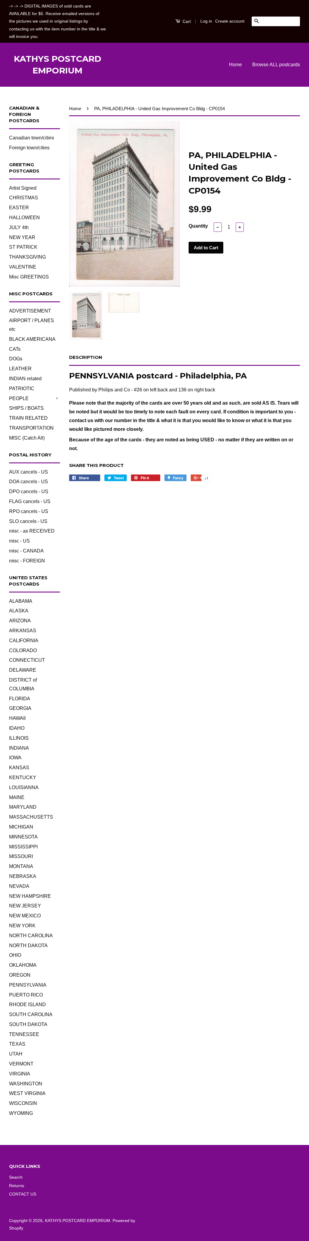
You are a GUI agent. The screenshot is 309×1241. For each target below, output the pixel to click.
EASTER (19, 207)
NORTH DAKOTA (28, 945)
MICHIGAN (21, 826)
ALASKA (18, 610)
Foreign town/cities (29, 147)
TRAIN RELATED (28, 418)
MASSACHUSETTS (31, 817)
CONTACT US (22, 1194)
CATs (15, 349)
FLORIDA (19, 698)
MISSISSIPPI (23, 846)
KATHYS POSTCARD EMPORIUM (57, 65)
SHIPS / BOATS (26, 408)
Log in (206, 21)
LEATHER (20, 368)
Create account (229, 21)
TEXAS (17, 1044)
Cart (186, 21)
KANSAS (19, 767)
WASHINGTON (25, 1083)
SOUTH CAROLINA (31, 1014)
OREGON (19, 975)
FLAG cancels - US (29, 501)
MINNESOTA (23, 836)
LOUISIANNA (24, 787)
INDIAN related (25, 378)
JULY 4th (19, 227)
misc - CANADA (26, 550)
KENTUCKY (22, 777)
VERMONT (21, 1063)
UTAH (15, 1053)
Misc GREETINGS (29, 276)
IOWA (15, 757)
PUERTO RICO (26, 994)
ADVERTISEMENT (30, 310)
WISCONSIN (23, 1103)
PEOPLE (19, 398)
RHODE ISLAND (27, 1004)
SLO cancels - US (28, 521)
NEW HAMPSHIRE (30, 896)
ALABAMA (20, 601)
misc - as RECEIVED (32, 530)
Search (16, 1177)
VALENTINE (22, 266)
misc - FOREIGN (27, 560)
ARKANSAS (22, 630)
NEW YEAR (22, 237)
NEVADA (19, 886)
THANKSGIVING (27, 257)
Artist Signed (23, 188)
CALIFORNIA (23, 640)
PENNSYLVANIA (27, 985)
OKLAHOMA (23, 965)
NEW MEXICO (25, 915)
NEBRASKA (22, 876)
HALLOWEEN (24, 217)
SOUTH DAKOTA (28, 1024)
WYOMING (21, 1113)
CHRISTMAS (23, 197)
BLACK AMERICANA (32, 339)
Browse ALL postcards (276, 64)
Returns (16, 1185)
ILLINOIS (19, 738)
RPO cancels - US (28, 511)
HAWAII (17, 718)
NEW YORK (22, 925)
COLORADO (23, 650)
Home (235, 64)
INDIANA (19, 748)
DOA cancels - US (28, 481)
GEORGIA (20, 708)
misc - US (19, 540)
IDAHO (16, 728)
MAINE (16, 797)
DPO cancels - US (28, 491)
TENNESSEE (24, 1034)
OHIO (15, 955)
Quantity (198, 226)
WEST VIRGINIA (27, 1093)
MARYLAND (23, 807)
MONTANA (21, 866)
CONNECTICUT (27, 660)
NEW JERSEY (25, 905)
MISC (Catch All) (27, 437)
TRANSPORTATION (31, 428)
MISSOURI (21, 856)
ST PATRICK (23, 247)
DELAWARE (22, 670)
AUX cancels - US (28, 471)
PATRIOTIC (21, 388)
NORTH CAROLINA (31, 935)
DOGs (15, 358)
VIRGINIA (19, 1073)
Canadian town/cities (31, 137)
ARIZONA (20, 620)
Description (85, 357)
